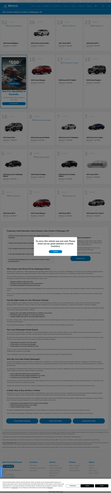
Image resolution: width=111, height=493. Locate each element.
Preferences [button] (50, 487)
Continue (55, 251)
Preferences (73, 485)
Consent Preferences (1, 472)
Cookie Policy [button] (15, 487)
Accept (102, 485)
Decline (87, 485)
